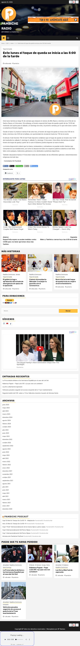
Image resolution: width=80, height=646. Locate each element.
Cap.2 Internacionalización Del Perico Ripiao (16, 530)
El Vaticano (38, 565)
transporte (5, 604)
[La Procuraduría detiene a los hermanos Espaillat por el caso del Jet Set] (13, 553)
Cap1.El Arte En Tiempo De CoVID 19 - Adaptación (18, 520)
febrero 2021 (6, 503)
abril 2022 (5, 458)
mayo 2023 (6, 436)
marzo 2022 (6, 461)
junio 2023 (5, 433)
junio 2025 (5, 405)
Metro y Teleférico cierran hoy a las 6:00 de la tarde (58, 238)
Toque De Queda (7, 49)
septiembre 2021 (7, 480)
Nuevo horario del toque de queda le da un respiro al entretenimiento (66, 281)
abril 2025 (5, 411)
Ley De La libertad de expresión (12, 387)
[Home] (4, 38)
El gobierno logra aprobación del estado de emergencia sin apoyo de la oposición (13, 282)
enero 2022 (6, 468)
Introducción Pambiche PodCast (12, 536)
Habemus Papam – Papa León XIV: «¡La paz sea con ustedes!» (22, 383)
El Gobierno (65, 565)
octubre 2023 (6, 427)
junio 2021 (5, 490)
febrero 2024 (6, 424)
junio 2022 (5, 452)
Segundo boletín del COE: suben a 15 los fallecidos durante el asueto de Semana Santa (30, 393)
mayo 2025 (6, 408)
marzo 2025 (6, 414)
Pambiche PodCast (16, 516)
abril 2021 (5, 496)
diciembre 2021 (7, 471)
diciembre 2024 (7, 417)
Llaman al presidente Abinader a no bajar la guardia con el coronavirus (38, 282)
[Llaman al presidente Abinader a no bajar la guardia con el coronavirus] (40, 263)
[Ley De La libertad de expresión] (66, 553)
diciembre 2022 (7, 439)
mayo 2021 (6, 493)
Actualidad (6, 565)
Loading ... (20, 635)
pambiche (16, 63)
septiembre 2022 (7, 446)
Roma (48, 565)
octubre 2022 (6, 443)
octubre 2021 (6, 477)
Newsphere (51, 629)
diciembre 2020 (7, 509)
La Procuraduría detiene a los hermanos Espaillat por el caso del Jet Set (25, 380)
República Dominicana (9, 274)
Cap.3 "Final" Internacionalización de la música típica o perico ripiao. (24, 527)
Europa (44, 565)
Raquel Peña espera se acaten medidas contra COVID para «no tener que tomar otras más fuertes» (19, 240)
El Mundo (31, 565)
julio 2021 (5, 487)
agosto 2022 (6, 449)
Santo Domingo (7, 567)
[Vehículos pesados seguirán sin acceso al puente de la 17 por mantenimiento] (13, 590)
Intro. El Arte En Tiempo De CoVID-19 (14, 524)
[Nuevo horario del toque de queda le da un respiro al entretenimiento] (66, 263)
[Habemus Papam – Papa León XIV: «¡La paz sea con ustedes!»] (40, 553)
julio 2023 (5, 430)
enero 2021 (6, 506)
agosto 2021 (6, 484)
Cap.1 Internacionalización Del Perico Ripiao (16, 533)
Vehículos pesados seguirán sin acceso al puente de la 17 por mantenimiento (27, 390)
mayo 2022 (6, 455)
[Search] (77, 38)
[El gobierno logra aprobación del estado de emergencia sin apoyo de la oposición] (13, 263)
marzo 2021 (6, 499)
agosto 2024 (6, 420)
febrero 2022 (6, 465)
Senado (18, 274)
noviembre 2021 (7, 474)
